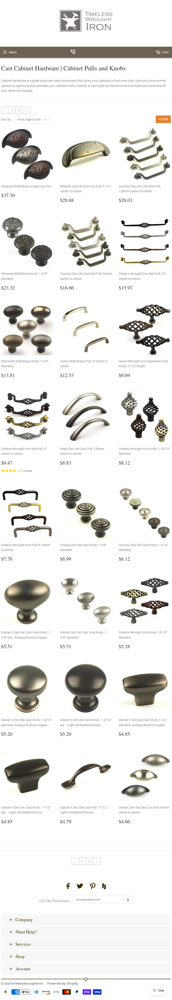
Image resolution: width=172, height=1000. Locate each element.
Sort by (6, 119)
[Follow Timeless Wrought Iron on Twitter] (80, 886)
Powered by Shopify (62, 983)
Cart (165, 52)
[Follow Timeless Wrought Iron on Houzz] (104, 886)
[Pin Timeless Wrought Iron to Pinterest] (93, 886)
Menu (13, 52)
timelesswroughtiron (27, 983)
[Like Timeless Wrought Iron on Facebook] (68, 886)
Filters (163, 119)
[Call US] (86, 52)
